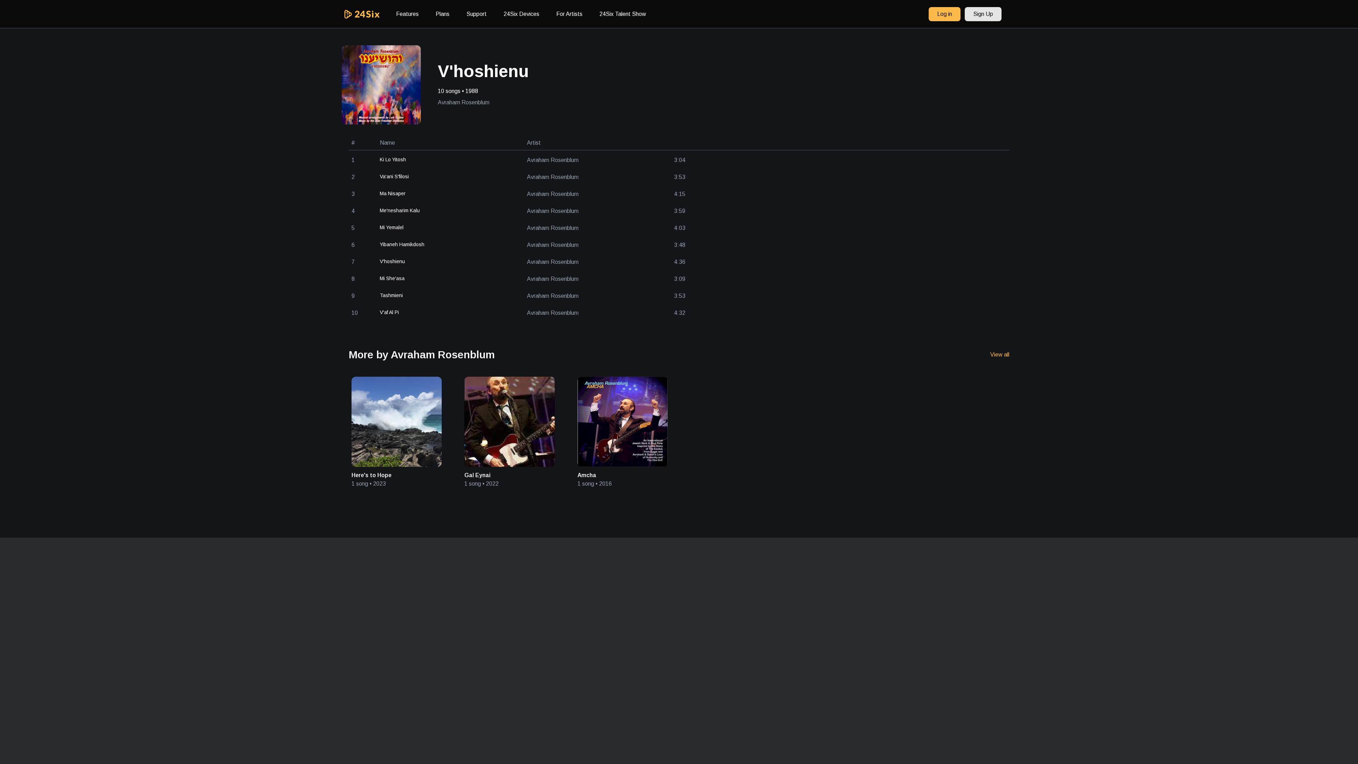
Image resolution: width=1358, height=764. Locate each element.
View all (999, 355)
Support (476, 14)
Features (407, 14)
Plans (442, 14)
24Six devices (521, 14)
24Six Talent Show (622, 14)
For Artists (569, 14)
